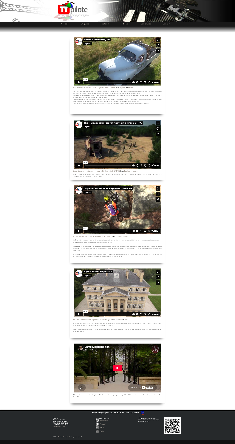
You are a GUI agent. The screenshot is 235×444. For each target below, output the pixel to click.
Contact (166, 24)
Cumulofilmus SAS (64, 437)
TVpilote (122, 88)
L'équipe (85, 24)
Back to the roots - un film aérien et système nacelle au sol (94, 88)
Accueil (64, 24)
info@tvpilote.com (59, 426)
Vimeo (130, 88)
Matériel (105, 24)
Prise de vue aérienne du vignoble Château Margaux (92, 320)
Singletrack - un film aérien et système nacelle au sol (92, 236)
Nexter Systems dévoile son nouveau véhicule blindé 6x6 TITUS (96, 171)
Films (125, 24)
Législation (146, 24)
